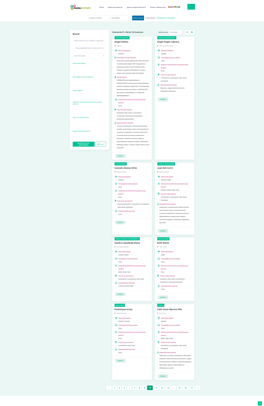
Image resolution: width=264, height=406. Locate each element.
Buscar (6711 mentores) (84, 144)
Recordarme (151, 18)
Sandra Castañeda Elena (127, 242)
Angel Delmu (121, 41)
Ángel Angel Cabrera (168, 41)
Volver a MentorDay (158, 7)
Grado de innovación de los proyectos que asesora (87, 103)
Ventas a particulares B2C (167, 38)
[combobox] (89, 48)
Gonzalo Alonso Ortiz (125, 167)
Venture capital (121, 164)
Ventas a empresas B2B (166, 164)
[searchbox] (82, 69)
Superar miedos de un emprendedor (127, 239)
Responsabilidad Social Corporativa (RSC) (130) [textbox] (90, 48)
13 (168, 388)
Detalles (120, 156)
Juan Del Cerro (165, 167)
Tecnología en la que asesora (83, 77)
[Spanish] (169, 7)
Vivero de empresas (122, 38)
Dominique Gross (123, 309)
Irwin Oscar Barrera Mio (169, 309)
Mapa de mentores (115, 7)
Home (101, 7)
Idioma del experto (79, 63)
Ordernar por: (163, 32)
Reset (101, 144)
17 (192, 388)
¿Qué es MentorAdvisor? (136, 7)
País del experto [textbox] (79, 56)
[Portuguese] (179, 7)
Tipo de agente (78, 90)
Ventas (161, 305)
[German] (175, 7)
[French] (173, 7)
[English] (171, 7)
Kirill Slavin (163, 242)
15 (179, 388)
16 (185, 388)
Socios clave (120, 305)
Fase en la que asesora (81, 117)
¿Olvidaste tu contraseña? (166, 18)
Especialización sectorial (81, 131)
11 (156, 388)
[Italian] (177, 7)
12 (162, 388)
